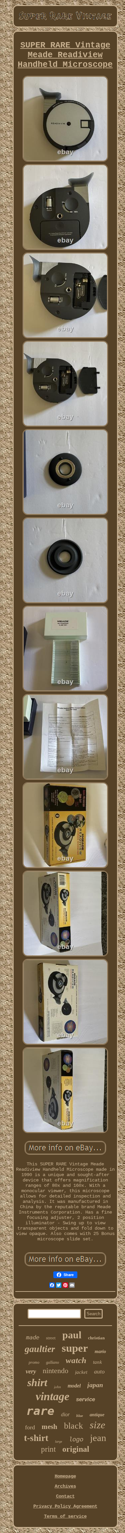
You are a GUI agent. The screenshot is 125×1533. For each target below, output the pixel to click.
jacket (81, 1372)
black (73, 1426)
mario (100, 1351)
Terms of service (65, 1516)
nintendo (55, 1370)
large (58, 1441)
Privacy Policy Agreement (65, 1506)
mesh (49, 1427)
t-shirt (36, 1438)
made (32, 1337)
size (97, 1425)
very (31, 1371)
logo (76, 1439)
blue (79, 1416)
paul (71, 1334)
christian (96, 1337)
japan (95, 1384)
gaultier (40, 1349)
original (75, 1449)
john (57, 1387)
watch (76, 1360)
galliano (52, 1362)
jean (98, 1437)
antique (97, 1414)
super (75, 1348)
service (85, 1399)
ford (30, 1427)
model (74, 1385)
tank (97, 1362)
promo (34, 1362)
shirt (37, 1382)
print (48, 1449)
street (51, 1337)
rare (40, 1411)
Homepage (65, 1476)
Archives (65, 1486)
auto (99, 1371)
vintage (52, 1396)
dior (65, 1414)
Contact (65, 1496)
